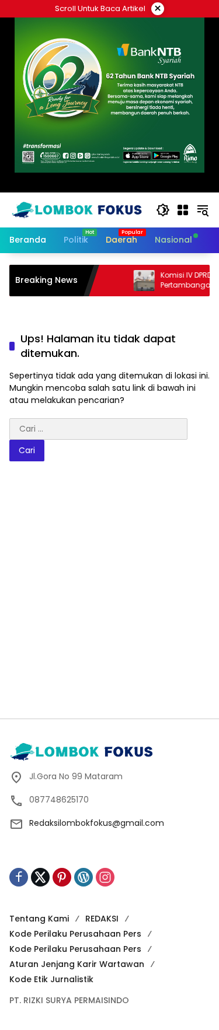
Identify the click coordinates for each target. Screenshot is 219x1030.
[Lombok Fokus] (76, 209)
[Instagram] (105, 877)
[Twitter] (40, 877)
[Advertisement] (109, 594)
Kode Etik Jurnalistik (51, 979)
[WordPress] (83, 877)
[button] (163, 210)
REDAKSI (102, 918)
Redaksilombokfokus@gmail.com (96, 823)
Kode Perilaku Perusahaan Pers (75, 934)
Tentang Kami (39, 918)
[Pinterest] (62, 877)
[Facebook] (18, 877)
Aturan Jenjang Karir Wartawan (76, 964)
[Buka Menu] (183, 210)
